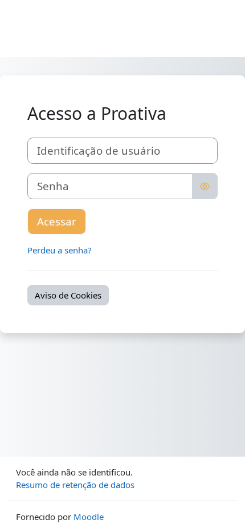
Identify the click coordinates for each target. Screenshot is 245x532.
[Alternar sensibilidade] (205, 186)
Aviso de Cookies (68, 295)
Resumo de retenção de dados (75, 484)
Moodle (89, 516)
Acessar (56, 221)
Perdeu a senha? (59, 250)
